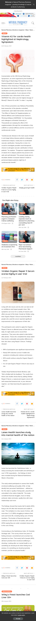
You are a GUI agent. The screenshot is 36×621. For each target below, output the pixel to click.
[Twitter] (22, 180)
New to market (6, 591)
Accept (18, 618)
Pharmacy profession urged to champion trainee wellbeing (9, 219)
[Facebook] (17, 180)
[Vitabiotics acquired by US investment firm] (9, 237)
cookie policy (21, 615)
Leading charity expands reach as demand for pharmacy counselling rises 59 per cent (26, 221)
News (4, 33)
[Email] (32, 180)
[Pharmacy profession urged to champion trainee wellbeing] (9, 209)
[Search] (32, 23)
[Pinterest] (27, 180)
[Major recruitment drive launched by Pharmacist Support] (26, 237)
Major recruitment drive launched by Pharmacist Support (25, 247)
